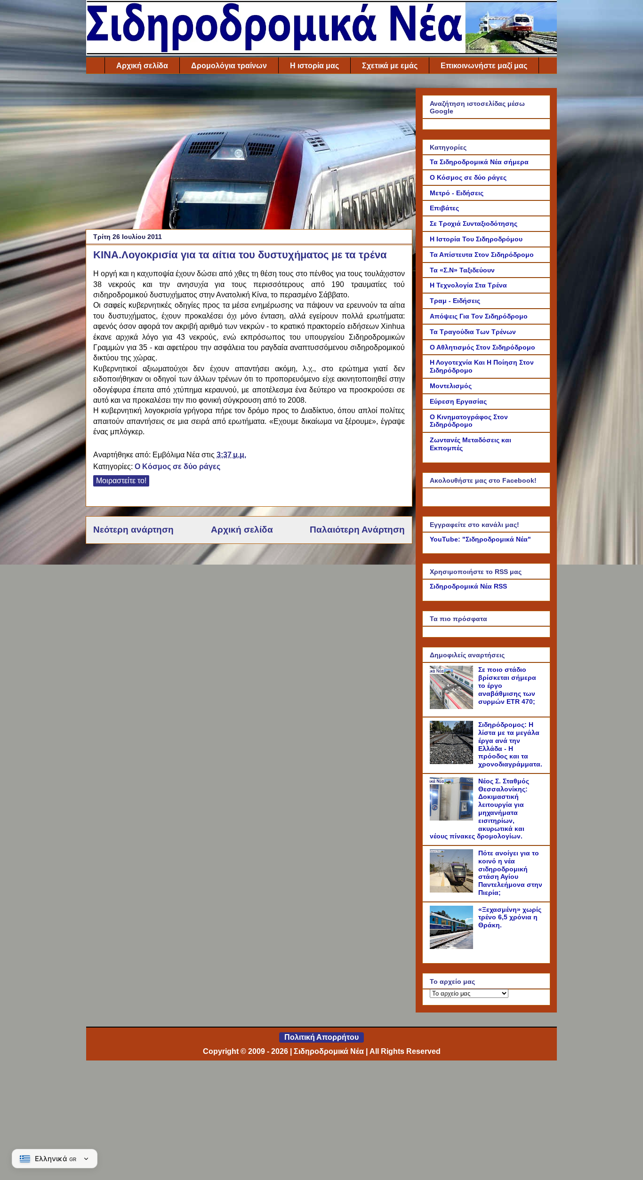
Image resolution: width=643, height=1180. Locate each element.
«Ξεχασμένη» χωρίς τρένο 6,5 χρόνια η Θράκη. (509, 917)
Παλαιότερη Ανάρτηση (357, 529)
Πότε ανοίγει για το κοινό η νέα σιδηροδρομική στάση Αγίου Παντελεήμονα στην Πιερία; (510, 872)
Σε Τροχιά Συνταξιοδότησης (473, 223)
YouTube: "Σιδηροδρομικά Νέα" (480, 539)
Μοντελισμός (451, 386)
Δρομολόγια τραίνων (229, 66)
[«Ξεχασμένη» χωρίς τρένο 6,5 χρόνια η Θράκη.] (453, 946)
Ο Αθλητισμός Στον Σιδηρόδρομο (482, 347)
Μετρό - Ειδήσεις (456, 193)
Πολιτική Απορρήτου (321, 1037)
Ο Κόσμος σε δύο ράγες (177, 466)
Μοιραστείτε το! (121, 481)
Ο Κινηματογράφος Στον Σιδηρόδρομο (469, 421)
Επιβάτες (444, 208)
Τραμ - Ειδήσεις (455, 300)
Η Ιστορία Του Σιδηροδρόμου (476, 239)
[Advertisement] (249, 154)
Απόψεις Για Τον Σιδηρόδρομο (479, 316)
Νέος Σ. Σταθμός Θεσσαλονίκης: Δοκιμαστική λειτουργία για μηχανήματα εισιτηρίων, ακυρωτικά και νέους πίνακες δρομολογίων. (479, 808)
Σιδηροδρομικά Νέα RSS (468, 586)
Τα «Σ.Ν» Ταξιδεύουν (462, 270)
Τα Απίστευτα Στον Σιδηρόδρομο (482, 254)
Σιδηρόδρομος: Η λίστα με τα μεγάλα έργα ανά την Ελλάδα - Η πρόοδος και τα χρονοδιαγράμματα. (510, 744)
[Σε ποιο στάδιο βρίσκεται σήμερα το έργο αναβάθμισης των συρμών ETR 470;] (453, 706)
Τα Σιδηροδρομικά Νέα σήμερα (479, 162)
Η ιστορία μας (314, 66)
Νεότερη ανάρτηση (133, 529)
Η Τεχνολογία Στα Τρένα (468, 285)
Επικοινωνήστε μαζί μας (484, 66)
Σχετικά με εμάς (390, 66)
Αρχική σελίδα (142, 66)
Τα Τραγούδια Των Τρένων (473, 331)
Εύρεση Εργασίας (458, 401)
